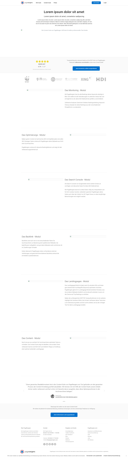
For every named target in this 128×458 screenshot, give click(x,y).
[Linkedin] (50, 444)
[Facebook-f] (44, 444)
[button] (24, 391)
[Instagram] (52, 444)
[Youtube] (47, 444)
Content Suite (47, 2)
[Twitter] (55, 444)
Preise (55, 2)
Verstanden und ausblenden (94, 455)
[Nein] (126, 456)
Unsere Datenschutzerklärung (111, 455)
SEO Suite (38, 2)
